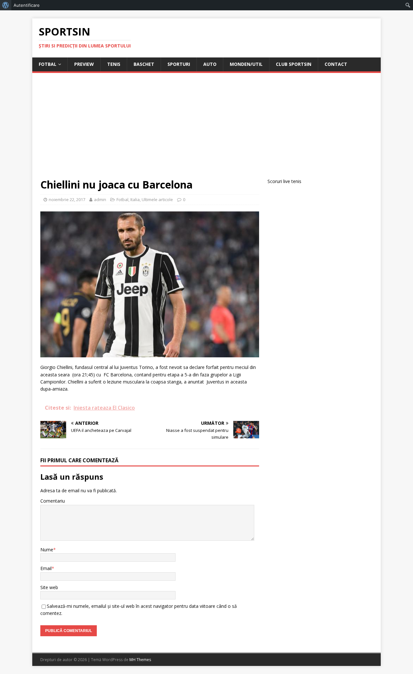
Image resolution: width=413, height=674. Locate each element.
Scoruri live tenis (284, 181)
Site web (49, 587)
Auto (210, 64)
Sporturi (178, 64)
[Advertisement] (206, 129)
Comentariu (52, 501)
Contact (336, 64)
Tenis (113, 64)
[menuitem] (5, 5)
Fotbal (47, 64)
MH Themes (140, 659)
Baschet (144, 64)
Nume (46, 549)
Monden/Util (246, 64)
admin (100, 199)
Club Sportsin (293, 64)
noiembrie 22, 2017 (67, 199)
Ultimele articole (157, 199)
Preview (84, 64)
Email (46, 568)
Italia (135, 199)
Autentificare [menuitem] (27, 5)
